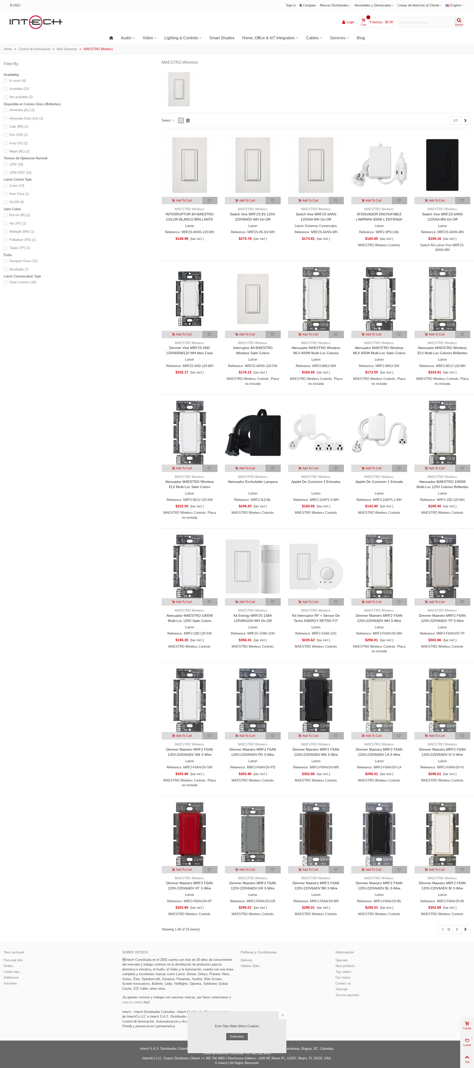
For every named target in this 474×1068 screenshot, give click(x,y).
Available (19, 89)
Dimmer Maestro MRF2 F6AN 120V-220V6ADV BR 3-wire (316, 885)
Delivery (246, 960)
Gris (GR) (18, 135)
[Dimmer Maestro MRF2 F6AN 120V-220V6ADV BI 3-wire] (442, 834)
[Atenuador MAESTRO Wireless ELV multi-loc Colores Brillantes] (442, 299)
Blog (361, 38)
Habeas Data (250, 966)
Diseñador (18, 269)
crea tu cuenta (132, 1002)
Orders (8, 966)
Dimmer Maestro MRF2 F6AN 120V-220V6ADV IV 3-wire (442, 752)
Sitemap (341, 989)
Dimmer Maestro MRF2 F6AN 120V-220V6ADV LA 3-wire (379, 752)
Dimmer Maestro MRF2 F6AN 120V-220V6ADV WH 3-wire (379, 618)
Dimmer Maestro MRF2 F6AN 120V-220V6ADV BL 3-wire (379, 885)
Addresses (11, 977)
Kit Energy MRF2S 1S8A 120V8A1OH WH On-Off (253, 618)
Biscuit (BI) (19, 215)
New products (345, 966)
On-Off (16, 202)
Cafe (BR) (18, 126)
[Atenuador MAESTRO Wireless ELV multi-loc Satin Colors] (189, 432)
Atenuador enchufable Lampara (253, 482)
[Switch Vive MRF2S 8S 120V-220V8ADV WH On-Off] (253, 165)
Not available (21, 97)
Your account (14, 952)
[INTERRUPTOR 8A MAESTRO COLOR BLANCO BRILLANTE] (189, 165)
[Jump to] (449, 929)
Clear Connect (22, 282)
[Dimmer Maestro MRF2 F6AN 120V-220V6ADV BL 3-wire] (379, 834)
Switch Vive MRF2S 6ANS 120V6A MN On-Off (442, 216)
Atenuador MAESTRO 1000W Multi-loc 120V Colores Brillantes (442, 484)
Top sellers (343, 972)
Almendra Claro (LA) (26, 118)
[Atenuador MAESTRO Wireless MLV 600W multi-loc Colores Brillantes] (316, 299)
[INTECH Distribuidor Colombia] (36, 22)
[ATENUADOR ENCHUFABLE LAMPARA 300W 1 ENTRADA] (379, 165)
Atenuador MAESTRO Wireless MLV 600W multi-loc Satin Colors (379, 350)
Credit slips (12, 972)
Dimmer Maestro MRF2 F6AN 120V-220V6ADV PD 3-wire (252, 752)
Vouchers (10, 983)
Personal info (13, 960)
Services (337, 38)
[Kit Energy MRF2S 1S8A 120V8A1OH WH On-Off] (253, 566)
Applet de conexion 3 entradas (315, 482)
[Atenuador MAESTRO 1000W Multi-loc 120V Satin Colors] (189, 566)
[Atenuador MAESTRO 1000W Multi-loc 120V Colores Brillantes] (442, 432)
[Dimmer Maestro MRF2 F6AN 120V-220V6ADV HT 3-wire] (189, 834)
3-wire (16, 185)
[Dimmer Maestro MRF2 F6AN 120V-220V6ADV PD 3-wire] (253, 700)
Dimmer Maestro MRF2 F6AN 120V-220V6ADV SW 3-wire (189, 752)
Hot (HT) (17, 223)
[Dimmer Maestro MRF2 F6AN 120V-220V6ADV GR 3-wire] (253, 834)
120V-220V (20, 172)
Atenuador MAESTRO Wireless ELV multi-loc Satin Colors (189, 484)
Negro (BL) (19, 151)
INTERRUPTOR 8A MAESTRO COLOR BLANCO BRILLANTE (190, 216)
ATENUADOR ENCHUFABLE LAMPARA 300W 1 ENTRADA (379, 216)
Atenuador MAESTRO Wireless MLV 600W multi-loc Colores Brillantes (316, 353)
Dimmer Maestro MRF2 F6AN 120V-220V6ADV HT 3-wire (189, 885)
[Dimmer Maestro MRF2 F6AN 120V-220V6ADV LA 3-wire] (379, 700)
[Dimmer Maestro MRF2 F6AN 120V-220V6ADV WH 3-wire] (379, 566)
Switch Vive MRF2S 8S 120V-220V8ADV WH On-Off (253, 216)
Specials (342, 960)
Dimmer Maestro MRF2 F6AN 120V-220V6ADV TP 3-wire (442, 618)
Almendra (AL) (22, 110)
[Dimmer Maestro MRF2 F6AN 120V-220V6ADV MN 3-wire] (316, 700)
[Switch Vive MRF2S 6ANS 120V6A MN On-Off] (442, 165)
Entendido (237, 1036)
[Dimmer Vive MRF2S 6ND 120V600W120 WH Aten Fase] (189, 299)
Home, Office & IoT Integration (268, 38)
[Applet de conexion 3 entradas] (316, 432)
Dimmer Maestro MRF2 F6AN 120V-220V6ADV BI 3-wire (442, 885)
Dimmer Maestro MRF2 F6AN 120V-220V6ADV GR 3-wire (252, 885)
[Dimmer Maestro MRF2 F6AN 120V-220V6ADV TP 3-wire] (442, 566)
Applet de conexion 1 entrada (379, 482)
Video (148, 38)
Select (167, 120)
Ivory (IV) (18, 143)
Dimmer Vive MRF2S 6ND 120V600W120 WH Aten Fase (189, 350)
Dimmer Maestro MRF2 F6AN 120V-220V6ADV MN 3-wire (316, 752)
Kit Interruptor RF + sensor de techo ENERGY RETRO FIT (316, 618)
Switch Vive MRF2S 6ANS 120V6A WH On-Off (316, 216)
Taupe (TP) (19, 248)
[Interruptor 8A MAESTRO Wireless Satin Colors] (253, 299)
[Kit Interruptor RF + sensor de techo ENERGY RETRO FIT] (316, 566)
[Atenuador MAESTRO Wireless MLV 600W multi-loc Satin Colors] (379, 299)
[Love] (209, 200)
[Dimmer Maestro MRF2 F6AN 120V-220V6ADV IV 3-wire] (442, 700)
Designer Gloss (23, 261)
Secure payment (347, 995)
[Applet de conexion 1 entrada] (379, 432)
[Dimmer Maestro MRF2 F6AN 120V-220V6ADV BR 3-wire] (316, 834)
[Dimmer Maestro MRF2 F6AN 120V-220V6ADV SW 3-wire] (189, 700)
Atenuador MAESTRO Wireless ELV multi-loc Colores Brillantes (442, 350)
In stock (17, 80)
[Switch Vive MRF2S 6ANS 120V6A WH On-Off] (316, 165)
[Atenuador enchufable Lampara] (253, 432)
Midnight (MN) (21, 231)
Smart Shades (221, 38)
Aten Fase (19, 194)
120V (16, 164)
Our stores (343, 977)
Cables (312, 38)
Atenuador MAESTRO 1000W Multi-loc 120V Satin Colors (189, 618)
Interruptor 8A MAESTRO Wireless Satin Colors (253, 350)
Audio (126, 38)
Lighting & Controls (181, 38)
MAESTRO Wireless (189, 209)
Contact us (343, 983)
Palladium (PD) (22, 240)
